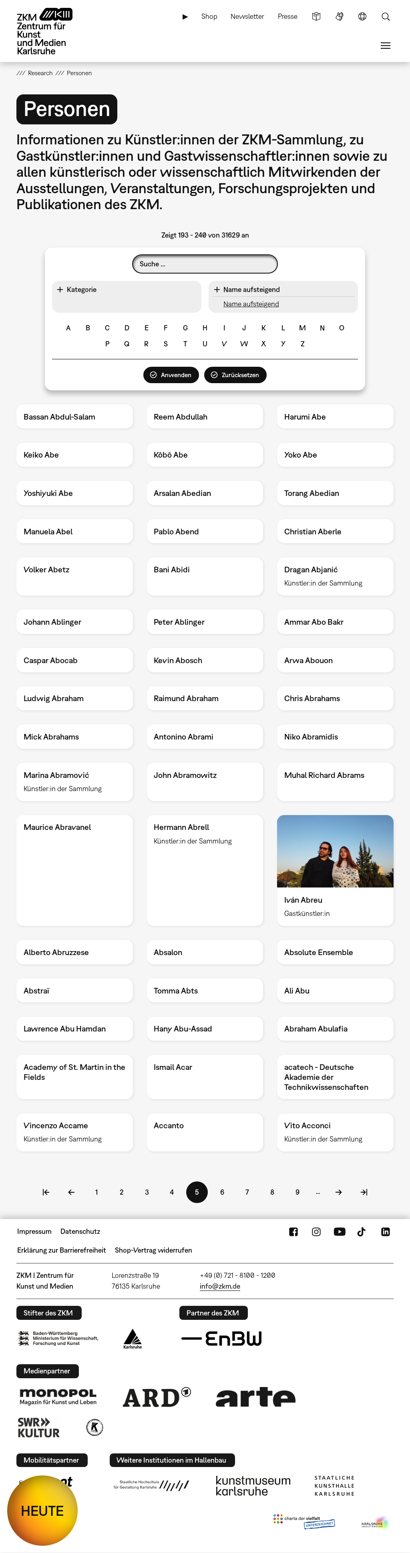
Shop (209, 16)
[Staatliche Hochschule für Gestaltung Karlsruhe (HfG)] (151, 1485)
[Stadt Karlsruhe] (133, 1339)
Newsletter (247, 16)
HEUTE (42, 1511)
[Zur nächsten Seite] (339, 1192)
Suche (386, 16)
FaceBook (293, 1231)
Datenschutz (80, 1231)
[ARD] (157, 1397)
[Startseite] (52, 31)
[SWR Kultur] (39, 1427)
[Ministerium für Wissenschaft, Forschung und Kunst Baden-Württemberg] (58, 1338)
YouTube (340, 1231)
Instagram (316, 1231)
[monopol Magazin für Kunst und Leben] (58, 1396)
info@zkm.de (220, 1286)
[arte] (256, 1397)
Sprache (362, 16)
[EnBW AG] (221, 1338)
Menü (386, 45)
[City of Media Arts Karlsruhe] (376, 1523)
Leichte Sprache (316, 16)
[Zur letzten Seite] (364, 1192)
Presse (287, 16)
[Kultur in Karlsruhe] (94, 1427)
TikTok (362, 1231)
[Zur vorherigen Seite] (71, 1192)
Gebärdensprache (340, 16)
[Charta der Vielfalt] (304, 1523)
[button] (126, 289)
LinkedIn (386, 1231)
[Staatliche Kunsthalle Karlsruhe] (334, 1486)
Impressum (34, 1231)
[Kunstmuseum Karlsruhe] (253, 1486)
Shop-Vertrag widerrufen (153, 1250)
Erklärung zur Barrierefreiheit (61, 1250)
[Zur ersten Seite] (46, 1192)
